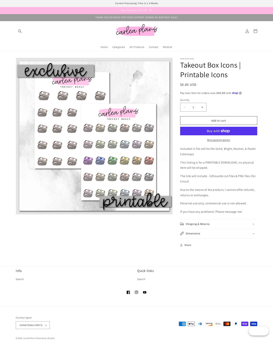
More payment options (218, 139)
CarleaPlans (29, 338)
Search (20, 279)
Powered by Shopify (45, 338)
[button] (20, 31)
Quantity (184, 100)
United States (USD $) (31, 325)
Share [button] (187, 245)
